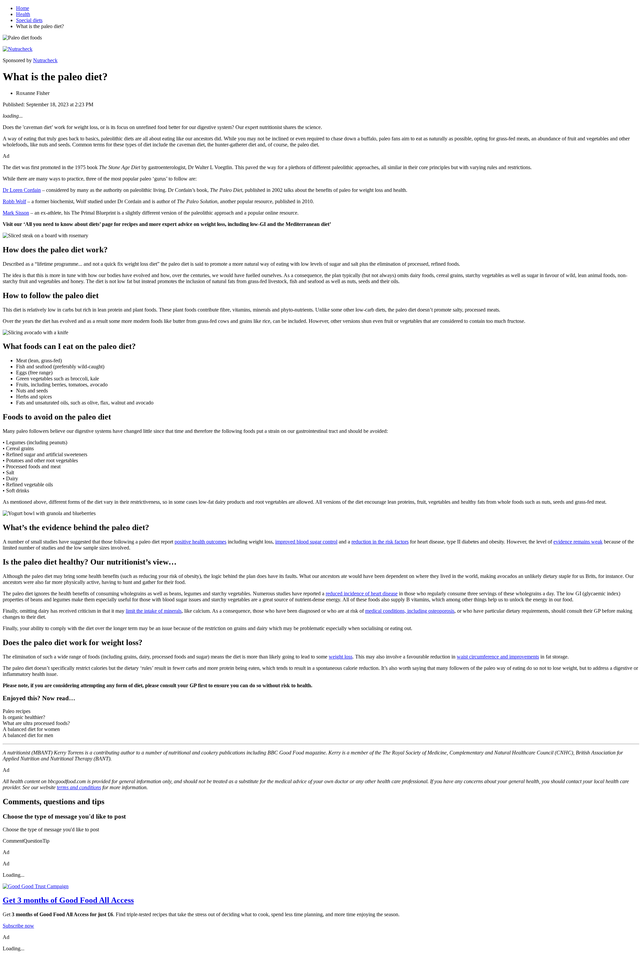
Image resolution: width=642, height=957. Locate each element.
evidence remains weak (578, 542)
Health (23, 14)
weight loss (340, 657)
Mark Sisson (16, 213)
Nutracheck (45, 60)
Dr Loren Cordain (22, 190)
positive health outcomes (200, 542)
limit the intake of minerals (154, 611)
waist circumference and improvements (498, 657)
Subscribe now (18, 926)
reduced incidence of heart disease (362, 593)
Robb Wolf (14, 201)
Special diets (29, 20)
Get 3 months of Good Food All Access (68, 900)
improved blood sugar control (306, 542)
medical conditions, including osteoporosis (409, 611)
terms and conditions (79, 787)
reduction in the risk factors (380, 542)
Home (22, 8)
